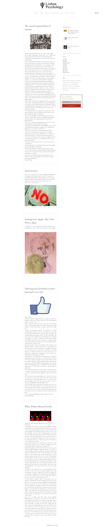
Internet (68, 84)
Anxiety (68, 80)
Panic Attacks (65, 86)
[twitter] (95, 13)
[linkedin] (97, 13)
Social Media (72, 88)
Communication (78, 80)
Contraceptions (65, 82)
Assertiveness (72, 80)
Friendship (64, 84)
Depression (77, 82)
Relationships (65, 88)
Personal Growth (71, 86)
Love (71, 84)
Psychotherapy (77, 86)
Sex (68, 88)
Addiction (64, 80)
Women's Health (66, 89)
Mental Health (75, 84)
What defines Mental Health (38, 406)
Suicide (77, 88)
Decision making (72, 82)
